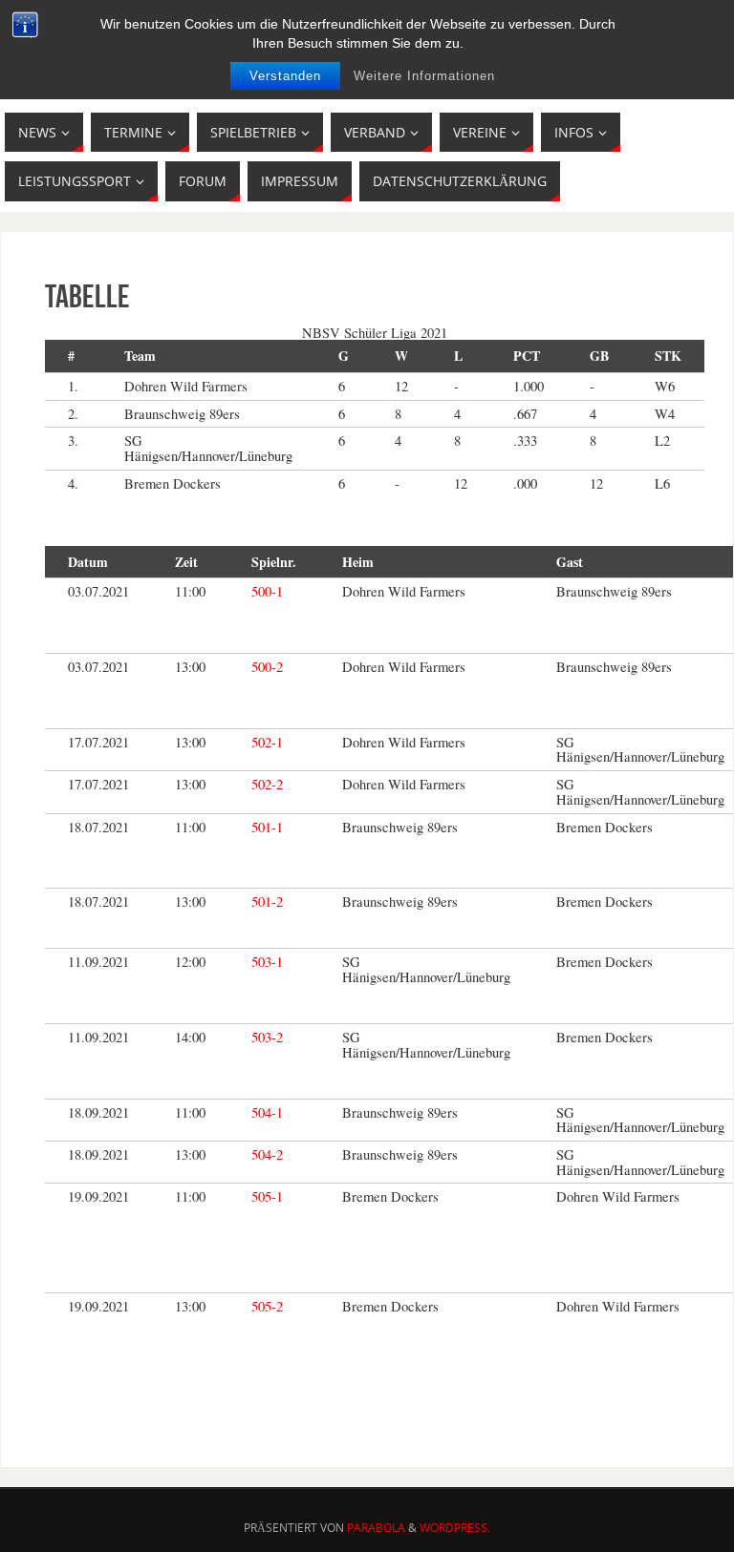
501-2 (267, 901)
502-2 (267, 784)
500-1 (267, 591)
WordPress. (455, 1528)
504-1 (267, 1112)
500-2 (267, 667)
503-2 (267, 1037)
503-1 (267, 962)
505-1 (267, 1196)
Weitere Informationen (424, 76)
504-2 (267, 1154)
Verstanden (285, 76)
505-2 (267, 1306)
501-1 (267, 827)
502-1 (267, 742)
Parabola (376, 1528)
